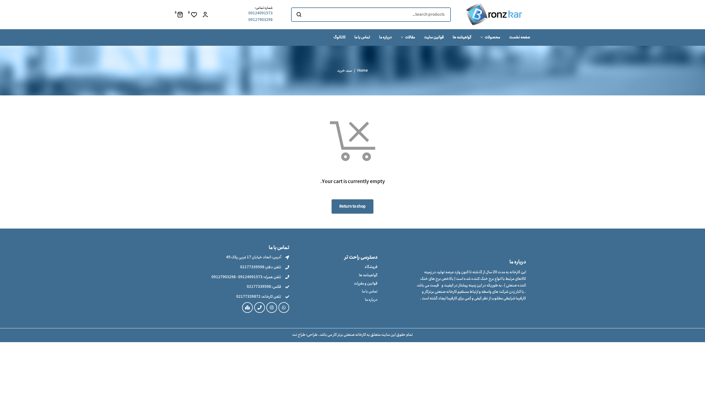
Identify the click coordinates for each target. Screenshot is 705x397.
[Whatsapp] (283, 307)
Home (362, 71)
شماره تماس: (264, 7)
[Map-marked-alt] (247, 307)
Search (298, 14)
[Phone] (259, 307)
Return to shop (352, 206)
